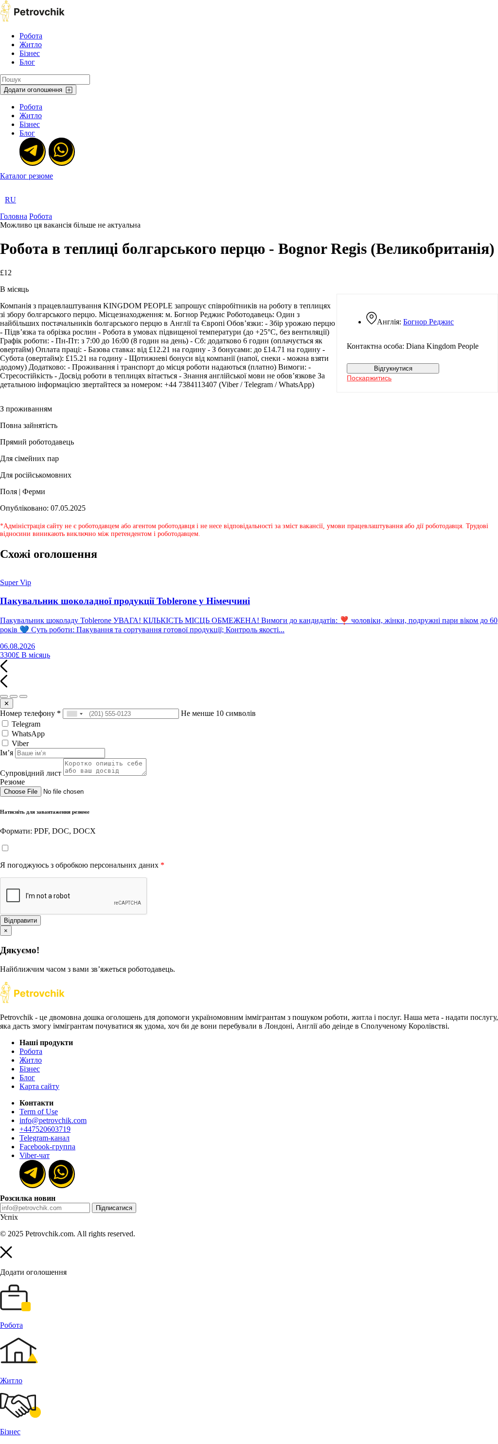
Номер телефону (30, 713)
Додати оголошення (33, 89)
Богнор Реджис (428, 322)
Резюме (12, 782)
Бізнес (29, 53)
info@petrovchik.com (53, 1120)
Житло (30, 44)
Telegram (25, 724)
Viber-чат (34, 1155)
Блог (27, 62)
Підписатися (114, 1208)
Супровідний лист (30, 773)
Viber (19, 743)
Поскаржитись (369, 378)
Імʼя (6, 753)
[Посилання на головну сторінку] (32, 1001)
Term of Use (38, 1111)
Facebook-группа (47, 1146)
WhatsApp (27, 734)
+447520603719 (45, 1129)
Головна (13, 216)
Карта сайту (39, 1086)
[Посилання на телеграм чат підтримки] (31, 151)
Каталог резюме (26, 176)
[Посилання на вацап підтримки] (61, 151)
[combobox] (74, 713)
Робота (30, 36)
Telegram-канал (44, 1138)
